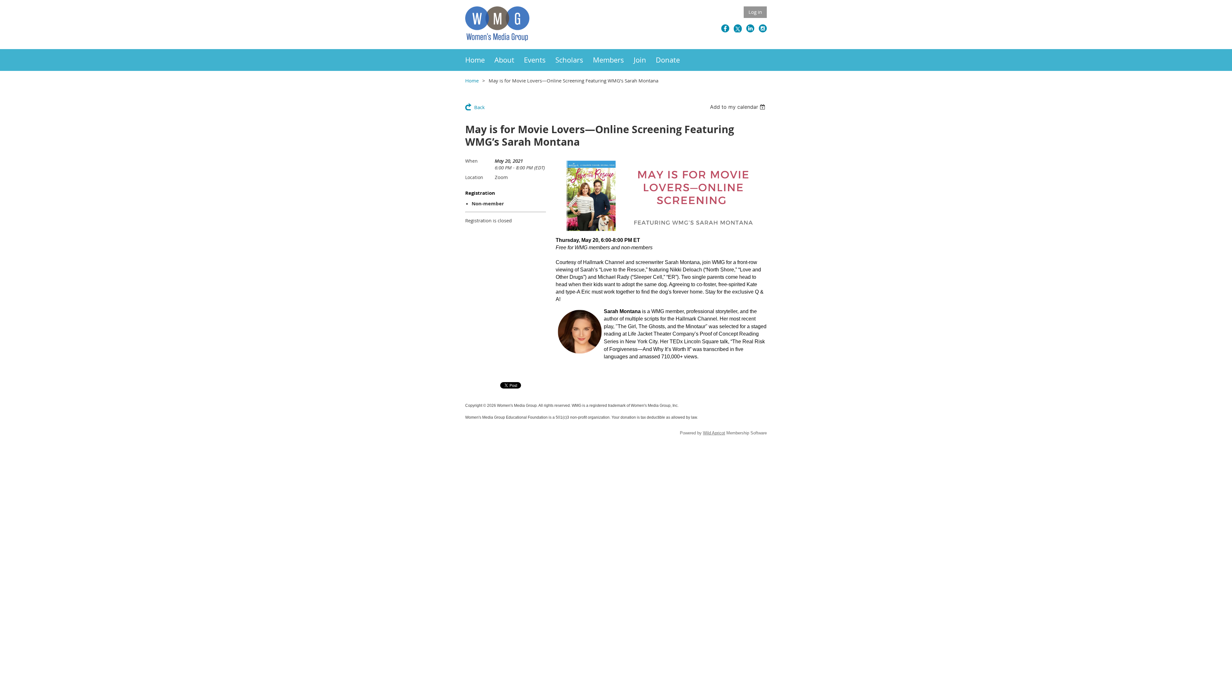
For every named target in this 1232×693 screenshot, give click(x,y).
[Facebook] (725, 28)
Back (479, 107)
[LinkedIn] (750, 28)
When (471, 161)
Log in (755, 12)
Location (474, 177)
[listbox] (738, 107)
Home (472, 80)
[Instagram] (763, 28)
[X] (738, 28)
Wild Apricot (714, 433)
